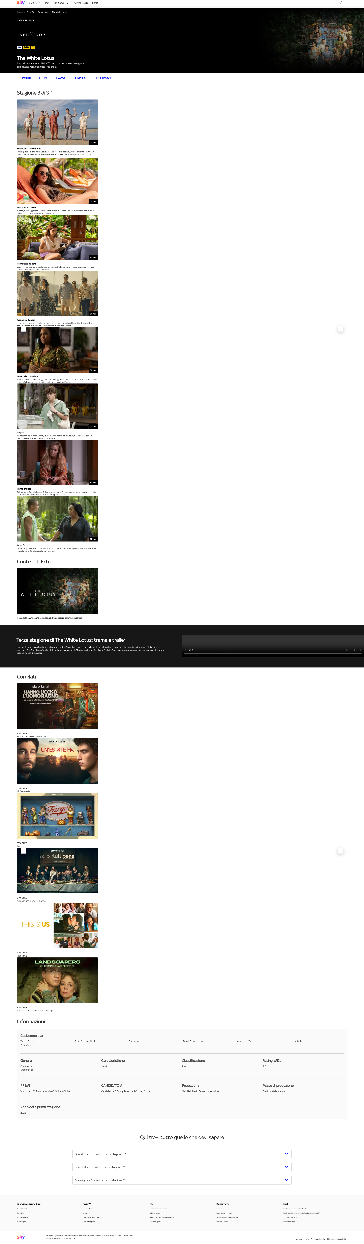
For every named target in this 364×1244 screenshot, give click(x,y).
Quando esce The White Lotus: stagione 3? (100, 1154)
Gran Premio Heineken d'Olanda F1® (294, 1209)
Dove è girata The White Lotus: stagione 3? (100, 1180)
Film (46, 2)
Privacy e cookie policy (318, 1239)
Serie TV (33, 2)
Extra (43, 78)
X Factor (219, 1209)
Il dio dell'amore (155, 1213)
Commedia (43, 12)
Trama (60, 78)
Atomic (85, 1213)
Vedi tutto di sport (289, 1222)
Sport (95, 2)
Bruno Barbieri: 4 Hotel (223, 1213)
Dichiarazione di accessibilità (336, 1239)
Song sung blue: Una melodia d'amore (162, 1217)
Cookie (306, 1239)
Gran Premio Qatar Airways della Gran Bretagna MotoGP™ (301, 1213)
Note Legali (298, 1239)
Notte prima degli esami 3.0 (159, 1209)
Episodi (25, 78)
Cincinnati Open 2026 (290, 1217)
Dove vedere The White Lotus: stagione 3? (100, 1167)
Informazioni (105, 78)
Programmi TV (61, 2)
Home (20, 12)
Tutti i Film (20, 1213)
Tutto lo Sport (21, 1222)
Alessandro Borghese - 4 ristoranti (227, 1217)
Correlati (80, 78)
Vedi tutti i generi (89, 1222)
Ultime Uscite (81, 2)
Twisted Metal (88, 1209)
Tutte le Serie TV (22, 1209)
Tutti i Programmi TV (24, 1217)
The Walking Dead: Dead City (92, 1217)
